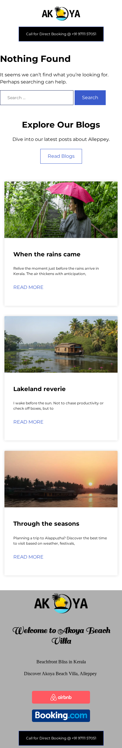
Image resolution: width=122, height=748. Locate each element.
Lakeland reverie (39, 389)
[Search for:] (37, 97)
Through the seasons (46, 523)
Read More (28, 287)
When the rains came (47, 254)
